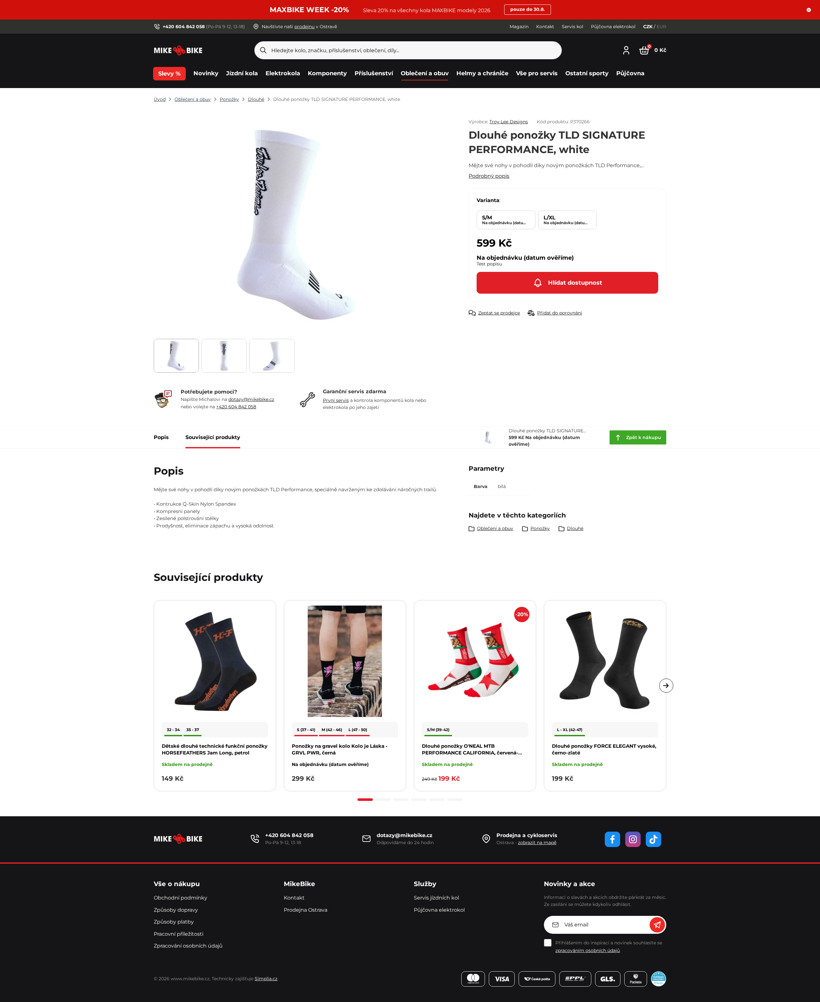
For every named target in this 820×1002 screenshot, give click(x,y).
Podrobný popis (489, 176)
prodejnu (304, 26)
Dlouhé (256, 99)
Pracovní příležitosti (178, 934)
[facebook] (612, 839)
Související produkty (212, 437)
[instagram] (633, 839)
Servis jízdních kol (436, 898)
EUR (661, 26)
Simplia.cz (266, 979)
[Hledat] (263, 50)
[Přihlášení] (626, 49)
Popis (161, 437)
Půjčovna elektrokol (613, 26)
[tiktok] (653, 839)
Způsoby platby (174, 922)
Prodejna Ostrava (305, 910)
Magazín (519, 26)
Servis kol (572, 26)
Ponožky (229, 99)
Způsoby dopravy (176, 910)
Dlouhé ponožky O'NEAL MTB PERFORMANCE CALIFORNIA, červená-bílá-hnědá (470, 752)
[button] (809, 10)
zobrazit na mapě (537, 842)
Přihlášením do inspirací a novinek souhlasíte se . (608, 946)
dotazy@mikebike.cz (251, 399)
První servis (336, 400)
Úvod (160, 99)
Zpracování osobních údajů (188, 946)
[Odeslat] (657, 925)
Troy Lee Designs (508, 122)
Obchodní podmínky (180, 898)
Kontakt (545, 26)
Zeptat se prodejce (499, 313)
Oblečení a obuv (193, 99)
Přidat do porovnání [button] (559, 313)
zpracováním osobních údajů (587, 950)
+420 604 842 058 (236, 407)
